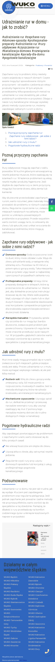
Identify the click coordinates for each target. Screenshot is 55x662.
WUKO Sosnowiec (13, 609)
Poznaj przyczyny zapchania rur (25, 133)
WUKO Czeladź (35, 602)
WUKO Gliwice (35, 613)
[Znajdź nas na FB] (52, 202)
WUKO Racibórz (11, 591)
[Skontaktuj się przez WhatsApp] (52, 208)
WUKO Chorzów (36, 588)
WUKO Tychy (10, 627)
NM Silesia (23, 660)
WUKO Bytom (35, 584)
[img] (47, 651)
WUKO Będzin (10, 577)
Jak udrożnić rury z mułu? (22, 142)
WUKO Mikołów (11, 580)
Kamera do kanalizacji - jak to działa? (44, 536)
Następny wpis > (41, 525)
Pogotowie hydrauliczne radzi (24, 145)
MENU (46, 6)
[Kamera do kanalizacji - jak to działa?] (33, 539)
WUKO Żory (34, 649)
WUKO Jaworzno (36, 624)
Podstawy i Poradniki (44, 65)
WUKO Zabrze (11, 638)
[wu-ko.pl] (19, 7)
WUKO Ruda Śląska (13, 595)
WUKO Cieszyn (35, 591)
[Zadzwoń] (47, 652)
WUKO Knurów (11, 645)
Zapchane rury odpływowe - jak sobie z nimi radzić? (30, 137)
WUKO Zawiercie (12, 642)
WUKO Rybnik (10, 599)
